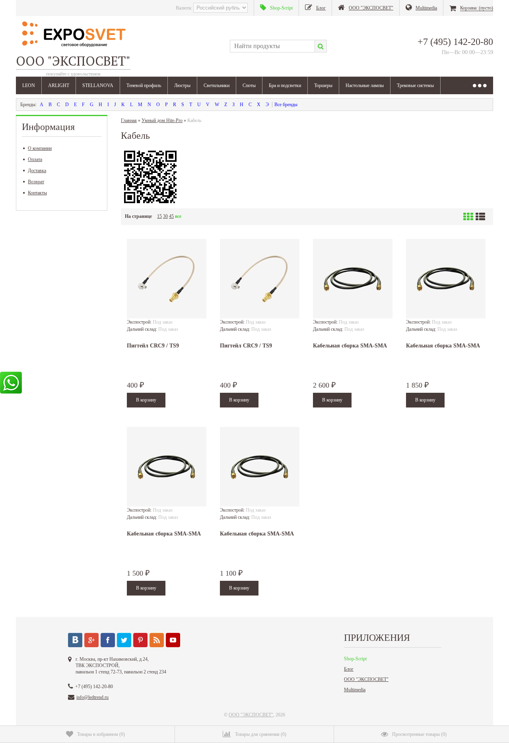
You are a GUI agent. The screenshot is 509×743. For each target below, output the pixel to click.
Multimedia (354, 690)
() (101, 734)
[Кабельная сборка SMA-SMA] (352, 278)
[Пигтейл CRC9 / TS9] (166, 278)
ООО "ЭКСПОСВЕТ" (366, 679)
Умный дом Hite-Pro (162, 120)
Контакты (37, 193)
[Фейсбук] (108, 640)
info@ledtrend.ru (92, 697)
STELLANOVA (97, 85)
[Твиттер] (124, 640)
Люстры (182, 85)
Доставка (37, 170)
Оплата (35, 159)
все (178, 216)
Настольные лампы (365, 85)
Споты (249, 85)
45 (171, 216)
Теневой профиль (143, 85)
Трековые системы (415, 85)
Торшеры (323, 85)
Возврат (36, 181)
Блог (349, 669)
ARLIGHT (58, 85)
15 (159, 216)
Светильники (216, 85)
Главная (129, 120)
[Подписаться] (157, 640)
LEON (28, 85)
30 (165, 216)
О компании (40, 148)
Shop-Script (355, 659)
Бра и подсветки (285, 85)
